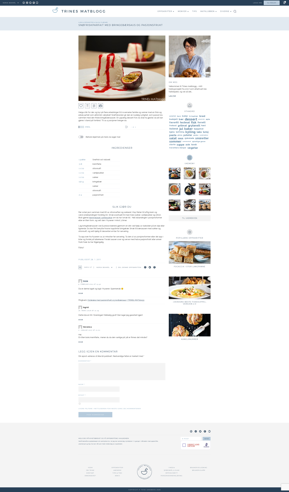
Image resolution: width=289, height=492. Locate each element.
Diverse (224, 11)
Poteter (187, 135)
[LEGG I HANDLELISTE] (94, 105)
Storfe (172, 144)
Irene (85, 281)
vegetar (193, 147)
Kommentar (84, 361)
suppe (180, 144)
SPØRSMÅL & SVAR (171, 470)
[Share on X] (150, 267)
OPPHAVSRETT (171, 473)
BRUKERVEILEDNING (198, 467)
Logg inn (257, 3)
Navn (81, 384)
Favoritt (174, 122)
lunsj (206, 131)
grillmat (182, 125)
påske (195, 135)
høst (203, 125)
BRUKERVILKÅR (198, 470)
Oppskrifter (164, 11)
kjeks (172, 132)
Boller (185, 116)
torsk (194, 144)
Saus (180, 138)
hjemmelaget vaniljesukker (100, 218)
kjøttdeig (180, 132)
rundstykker (203, 135)
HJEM (90, 467)
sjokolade (189, 138)
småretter (202, 138)
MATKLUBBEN (207, 11)
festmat (185, 122)
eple (208, 119)
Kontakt (90, 473)
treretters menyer (177, 148)
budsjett (173, 119)
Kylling (190, 132)
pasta (172, 135)
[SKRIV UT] (100, 105)
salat (173, 138)
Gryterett (194, 125)
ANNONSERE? (90, 475)
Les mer (172, 96)
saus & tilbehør (101, 22)
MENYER (182, 11)
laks (199, 131)
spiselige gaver (199, 141)
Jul (181, 128)
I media (171, 467)
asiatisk (172, 116)
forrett (202, 122)
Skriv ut (88, 267)
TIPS (194, 11)
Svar (80, 293)
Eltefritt (201, 119)
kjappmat (199, 129)
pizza (180, 135)
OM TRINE (90, 470)
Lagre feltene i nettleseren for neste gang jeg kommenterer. (109, 408)
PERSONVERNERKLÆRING (171, 475)
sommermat (187, 141)
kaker (188, 128)
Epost (82, 395)
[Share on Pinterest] (154, 267)
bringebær (193, 116)
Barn (179, 116)
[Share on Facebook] (145, 267)
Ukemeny (117, 470)
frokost (173, 125)
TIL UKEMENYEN (189, 218)
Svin (188, 144)
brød (202, 116)
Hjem (80, 22)
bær (181, 119)
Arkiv (117, 475)
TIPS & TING (117, 473)
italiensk (173, 129)
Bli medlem (271, 3)
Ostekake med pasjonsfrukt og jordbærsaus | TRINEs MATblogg (115, 300)
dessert (191, 119)
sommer (175, 141)
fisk (193, 122)
